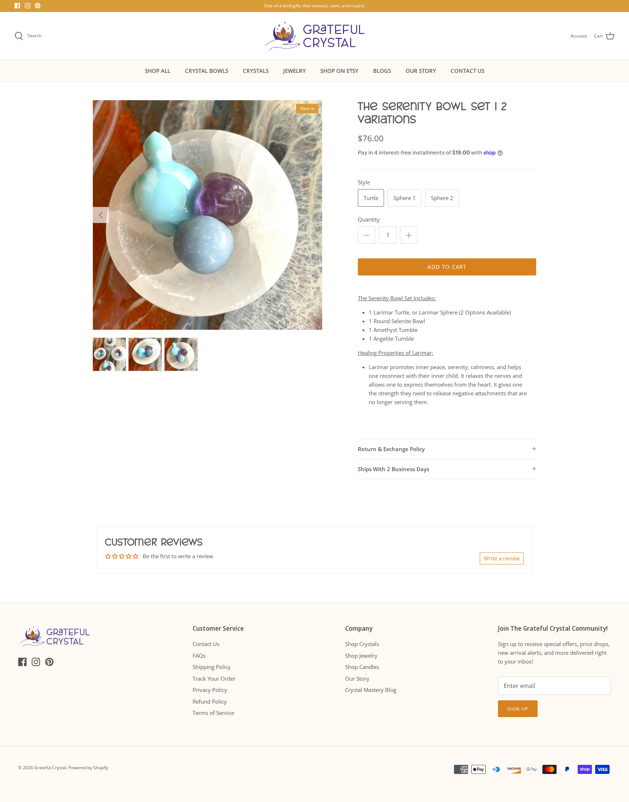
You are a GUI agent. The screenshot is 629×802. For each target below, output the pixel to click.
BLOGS (382, 70)
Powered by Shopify (88, 767)
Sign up (517, 708)
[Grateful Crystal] (315, 36)
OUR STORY (421, 70)
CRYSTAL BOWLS (206, 70)
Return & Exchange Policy (391, 449)
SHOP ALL (157, 70)
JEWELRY (294, 70)
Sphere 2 (442, 198)
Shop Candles (362, 666)
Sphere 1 (404, 198)
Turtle (371, 198)
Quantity (369, 219)
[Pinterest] (37, 5)
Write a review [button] (502, 558)
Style (364, 182)
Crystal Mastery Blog (370, 689)
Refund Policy (210, 701)
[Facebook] (17, 5)
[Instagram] (27, 5)
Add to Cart (446, 266)
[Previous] (101, 215)
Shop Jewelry (361, 655)
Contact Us (206, 644)
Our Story (357, 678)
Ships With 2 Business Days (393, 469)
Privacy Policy (210, 689)
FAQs (199, 655)
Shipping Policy (212, 666)
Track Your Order (214, 678)
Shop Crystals (362, 644)
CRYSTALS (256, 70)
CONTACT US (467, 70)
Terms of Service (213, 712)
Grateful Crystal (50, 767)
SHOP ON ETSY (339, 70)
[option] (207, 215)
